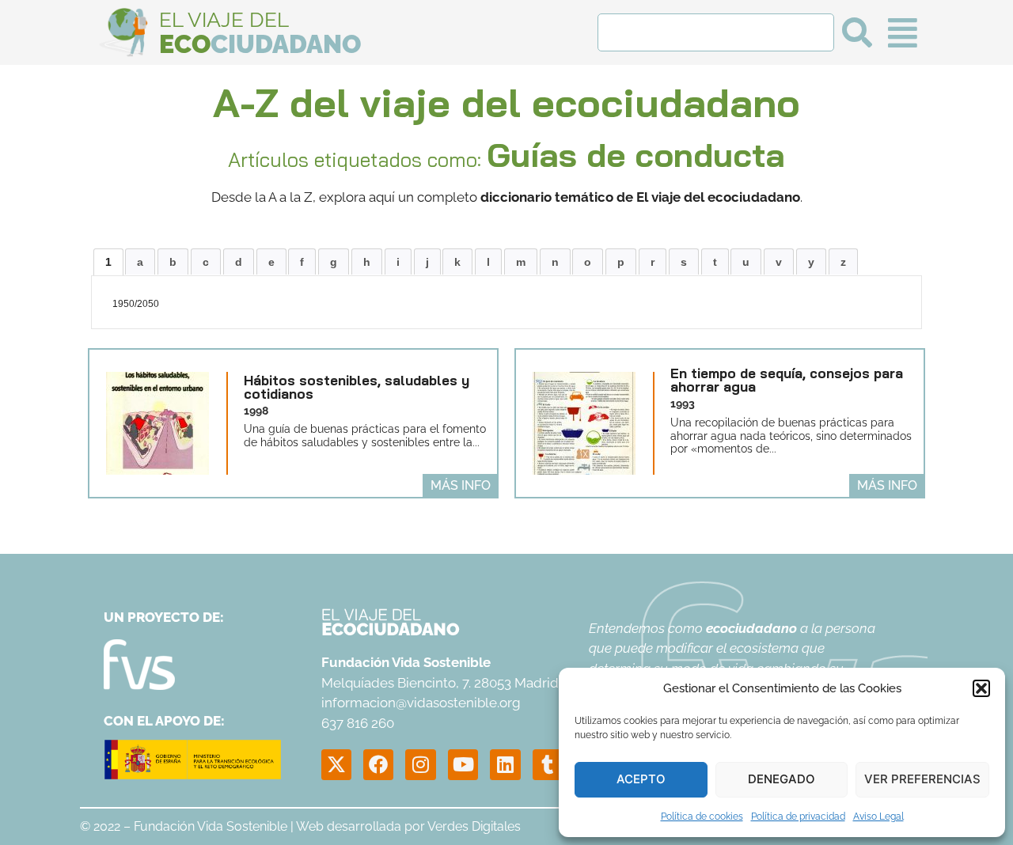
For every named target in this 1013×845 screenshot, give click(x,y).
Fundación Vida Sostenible (210, 826)
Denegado (781, 778)
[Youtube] (463, 764)
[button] (981, 688)
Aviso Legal (878, 816)
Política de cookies (702, 816)
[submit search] (857, 32)
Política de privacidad (798, 816)
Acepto (641, 778)
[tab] (108, 261)
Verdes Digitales (474, 826)
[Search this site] (716, 32)
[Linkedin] (505, 764)
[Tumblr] (548, 764)
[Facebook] (378, 764)
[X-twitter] (336, 764)
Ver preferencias (922, 778)
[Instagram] (420, 764)
